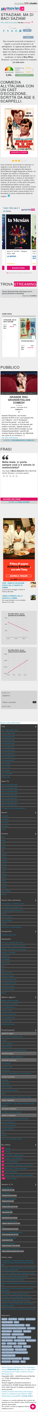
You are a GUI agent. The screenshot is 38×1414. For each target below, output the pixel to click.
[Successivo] (33, 337)
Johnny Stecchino (7, 1188)
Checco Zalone (6, 1331)
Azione (3, 829)
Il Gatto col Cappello (7, 976)
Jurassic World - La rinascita (10, 1249)
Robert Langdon (7, 1346)
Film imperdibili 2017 (8, 760)
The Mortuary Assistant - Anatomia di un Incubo (16, 1097)
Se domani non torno (8, 986)
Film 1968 (4, 22)
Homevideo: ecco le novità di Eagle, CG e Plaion (16, 1297)
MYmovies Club (7, 1374)
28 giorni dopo (30, 1319)
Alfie (2, 1227)
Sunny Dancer (5, 1070)
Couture (4, 924)
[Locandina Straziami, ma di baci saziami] (19, 150)
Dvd (22, 1369)
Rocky (23, 1361)
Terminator (15, 1361)
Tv (26, 1369)
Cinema (10, 1367)
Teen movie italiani (7, 1349)
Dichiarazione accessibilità (11, 1396)
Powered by (25, 295)
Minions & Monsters (11, 1172)
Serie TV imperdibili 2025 (9, 785)
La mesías (11, 256)
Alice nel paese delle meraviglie (11, 1358)
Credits (4, 1391)
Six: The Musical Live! (8, 1007)
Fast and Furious (21, 1349)
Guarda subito (18, 268)
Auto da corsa (31, 1340)
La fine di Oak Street (11, 1162)
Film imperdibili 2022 (8, 743)
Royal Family (6, 1334)
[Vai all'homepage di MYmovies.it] (12, 10)
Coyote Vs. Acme (6, 1067)
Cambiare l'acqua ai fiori (9, 979)
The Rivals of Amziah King (9, 1004)
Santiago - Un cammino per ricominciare (14, 949)
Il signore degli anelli (8, 1355)
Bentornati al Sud (6, 973)
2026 (7, 730)
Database (17, 1367)
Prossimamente (8, 1372)
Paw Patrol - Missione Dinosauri (11, 1112)
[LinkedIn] (12, 31)
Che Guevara (6, 1361)
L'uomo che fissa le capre (9, 1221)
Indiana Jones (11, 1343)
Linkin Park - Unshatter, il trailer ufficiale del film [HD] (18, 1273)
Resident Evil (5, 956)
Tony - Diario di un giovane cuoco (11, 907)
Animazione (5, 826)
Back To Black (5, 1193)
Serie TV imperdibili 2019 (9, 805)
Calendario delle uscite (8, 935)
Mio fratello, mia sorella (8, 1238)
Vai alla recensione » (11, 437)
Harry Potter (18, 1346)
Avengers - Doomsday (8, 952)
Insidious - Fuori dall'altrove (14, 1158)
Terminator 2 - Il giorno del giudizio (12, 1057)
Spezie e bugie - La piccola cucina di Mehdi (15, 1119)
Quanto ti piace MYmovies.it (10, 723)
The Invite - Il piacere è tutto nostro (12, 942)
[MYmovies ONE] (28, 209)
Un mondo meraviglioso (8, 1125)
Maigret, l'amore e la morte (9, 1000)
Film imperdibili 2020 (8, 750)
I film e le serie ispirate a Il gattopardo (13, 1328)
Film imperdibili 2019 (8, 753)
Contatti (11, 1391)
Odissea (7, 1151)
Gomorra (21, 1319)
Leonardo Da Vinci (17, 1334)
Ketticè (3, 1093)
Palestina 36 (5, 962)
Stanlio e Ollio (5, 1216)
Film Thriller (5, 819)
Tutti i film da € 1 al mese (11, 209)
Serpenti (4, 1135)
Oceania (8, 1148)
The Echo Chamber (7, 1129)
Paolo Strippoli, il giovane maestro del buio (14, 1294)
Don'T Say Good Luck (8, 1017)
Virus (3, 1343)
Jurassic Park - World (9, 1337)
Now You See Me (7, 1322)
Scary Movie (12, 1319)
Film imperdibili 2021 (8, 747)
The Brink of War (6, 1011)
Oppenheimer (17, 1331)
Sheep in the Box (6, 920)
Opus (27, 1325)
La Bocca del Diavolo (8, 1024)
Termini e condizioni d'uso (11, 1394)
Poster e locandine (9, 702)
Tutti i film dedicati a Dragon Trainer (13, 1325)
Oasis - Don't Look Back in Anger (11, 1139)
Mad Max (26, 1358)
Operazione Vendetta (8, 1243)
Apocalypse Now (6, 1210)
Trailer (17, 1372)
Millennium (27, 1346)
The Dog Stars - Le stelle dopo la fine (13, 903)
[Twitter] (8, 31)
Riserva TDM (26, 1394)
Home (4, 1367)
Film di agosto (5, 770)
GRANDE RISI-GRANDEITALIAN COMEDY (19, 399)
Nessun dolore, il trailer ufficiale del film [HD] (15, 1300)
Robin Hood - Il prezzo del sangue (16, 1168)
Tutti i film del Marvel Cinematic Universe (14, 1352)
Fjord (3, 969)
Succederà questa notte (8, 983)
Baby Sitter (27, 1331)
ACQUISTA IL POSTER (19, 152)
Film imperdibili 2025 (8, 733)
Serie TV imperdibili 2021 (9, 798)
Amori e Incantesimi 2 (8, 1122)
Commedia (13, 22)
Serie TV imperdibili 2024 (9, 788)
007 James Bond (19, 1340)
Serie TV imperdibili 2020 (9, 801)
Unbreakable (22, 1343)
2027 (3, 730)
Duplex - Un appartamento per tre (11, 1232)
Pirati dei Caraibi (7, 1340)
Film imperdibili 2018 (8, 757)
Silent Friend (5, 1083)
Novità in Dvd (5, 777)
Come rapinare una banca (9, 1090)
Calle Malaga (5, 959)
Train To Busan (6, 1063)
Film (24, 1367)
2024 (16, 730)
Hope (3, 966)
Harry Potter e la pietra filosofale (11, 927)
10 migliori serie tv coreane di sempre (13, 808)
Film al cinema (6, 767)
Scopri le (19, 440)
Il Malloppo (4, 1080)
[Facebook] (4, 31)
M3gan (16, 1322)
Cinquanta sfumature (24, 1337)
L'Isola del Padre (6, 1021)
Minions (4, 1319)
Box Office (31, 1369)
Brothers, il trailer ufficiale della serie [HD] (14, 1276)
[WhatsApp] (16, 31)
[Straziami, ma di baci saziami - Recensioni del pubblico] (19, 391)
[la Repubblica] (26, 4)
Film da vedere (6, 763)
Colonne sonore (27, 1372)
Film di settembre (6, 774)
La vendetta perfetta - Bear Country (12, 910)
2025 (11, 730)
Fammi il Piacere (6, 1087)
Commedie (4, 816)
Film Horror (5, 822)
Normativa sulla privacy (23, 1391)
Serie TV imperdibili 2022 (9, 795)
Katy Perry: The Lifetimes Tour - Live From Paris (16, 1073)
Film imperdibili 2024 (8, 737)
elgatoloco (6, 695)
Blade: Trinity (5, 1204)
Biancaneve (31, 1328)
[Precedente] (4, 337)
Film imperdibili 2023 (8, 740)
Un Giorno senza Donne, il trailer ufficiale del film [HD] (18, 1309)
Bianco (3, 993)
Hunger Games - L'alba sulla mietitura (13, 946)
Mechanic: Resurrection (8, 1199)
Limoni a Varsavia (7, 917)
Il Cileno (4, 914)
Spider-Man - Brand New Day (14, 1155)
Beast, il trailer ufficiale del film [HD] (12, 1280)
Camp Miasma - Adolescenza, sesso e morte (19, 1165)
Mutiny (3, 1132)
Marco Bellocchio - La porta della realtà (13, 1050)
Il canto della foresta (7, 989)
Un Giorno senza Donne (9, 1014)
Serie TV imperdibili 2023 (9, 791)
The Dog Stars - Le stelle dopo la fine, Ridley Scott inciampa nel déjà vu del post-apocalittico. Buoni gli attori (17, 1262)
